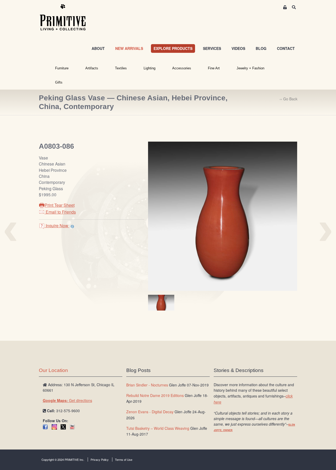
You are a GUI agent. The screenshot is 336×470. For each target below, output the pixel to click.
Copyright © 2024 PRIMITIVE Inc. (62, 459)
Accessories (181, 68)
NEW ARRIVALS (129, 48)
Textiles (121, 68)
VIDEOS (238, 48)
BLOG (261, 48)
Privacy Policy (100, 459)
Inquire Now (57, 226)
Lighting (149, 68)
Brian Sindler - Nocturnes (147, 385)
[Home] (66, 17)
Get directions (67, 400)
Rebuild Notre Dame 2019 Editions (155, 395)
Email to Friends (60, 212)
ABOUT (98, 48)
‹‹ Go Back (288, 98)
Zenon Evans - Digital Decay (150, 411)
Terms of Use (123, 459)
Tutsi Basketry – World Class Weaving (157, 428)
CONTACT (286, 48)
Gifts (58, 82)
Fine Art (214, 68)
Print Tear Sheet (60, 205)
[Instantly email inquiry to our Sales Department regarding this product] (72, 226)
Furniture (62, 68)
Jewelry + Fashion (250, 68)
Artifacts (91, 68)
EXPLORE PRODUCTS (173, 48)
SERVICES (212, 48)
